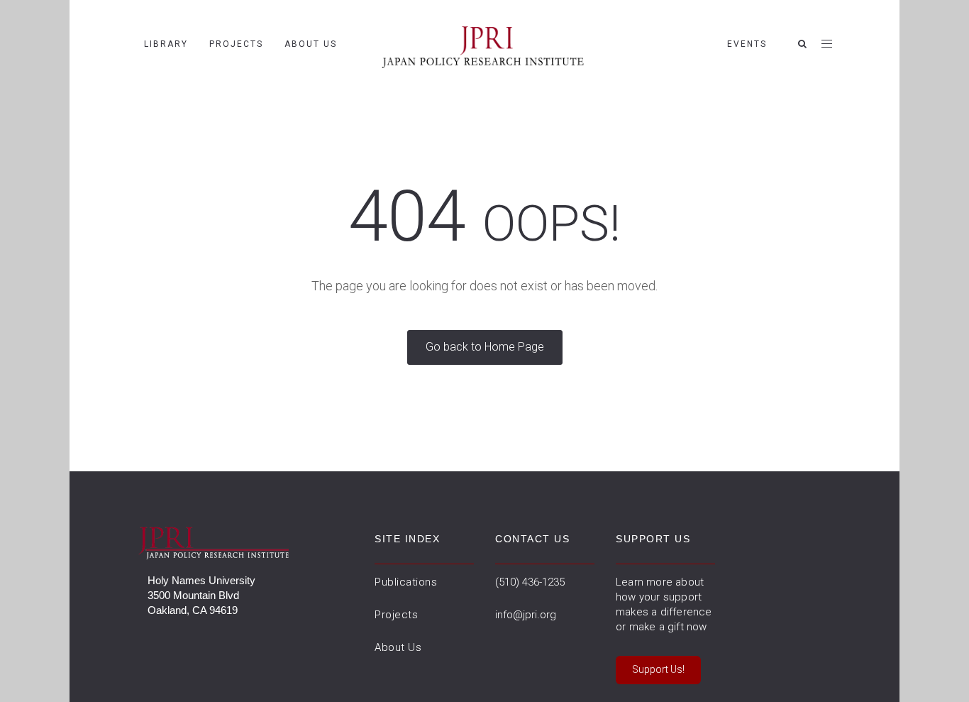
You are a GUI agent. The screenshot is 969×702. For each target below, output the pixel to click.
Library (166, 44)
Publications (406, 582)
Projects (236, 44)
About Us (310, 44)
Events (747, 44)
